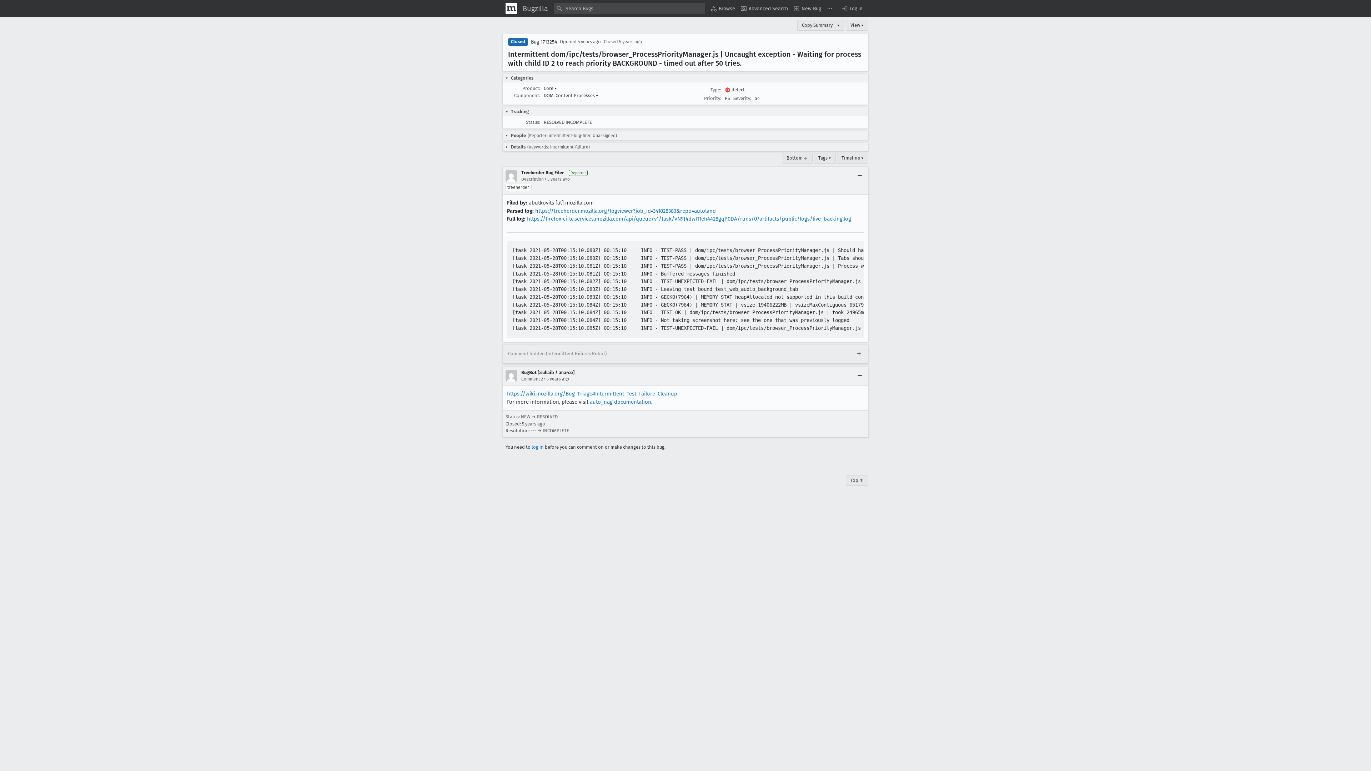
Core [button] (550, 88)
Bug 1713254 (544, 42)
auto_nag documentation (620, 402)
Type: (715, 89)
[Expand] (859, 354)
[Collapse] (859, 176)
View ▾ (857, 25)
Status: (533, 122)
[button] (851, 8)
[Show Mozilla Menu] (511, 8)
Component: (527, 95)
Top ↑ (857, 480)
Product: (531, 88)
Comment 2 (532, 379)
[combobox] (629, 8)
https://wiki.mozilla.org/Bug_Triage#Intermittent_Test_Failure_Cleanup (592, 393)
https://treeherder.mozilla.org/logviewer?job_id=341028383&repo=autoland (625, 211)
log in (538, 447)
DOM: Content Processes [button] (571, 95)
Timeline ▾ (853, 158)
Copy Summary (817, 25)
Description (532, 179)
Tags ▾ (824, 158)
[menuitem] (723, 8)
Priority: (712, 98)
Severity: (742, 98)
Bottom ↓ (797, 158)
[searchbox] (629, 8)
